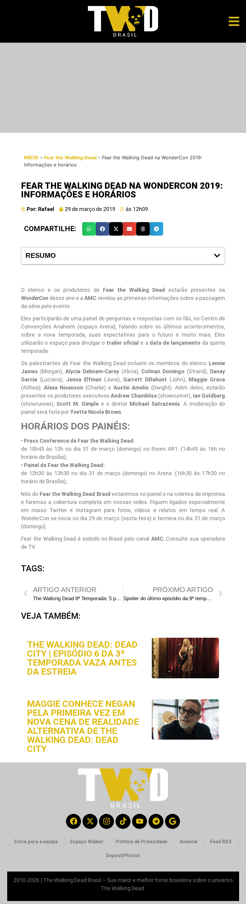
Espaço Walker (87, 841)
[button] (89, 229)
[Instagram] (106, 821)
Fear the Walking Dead (70, 157)
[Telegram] (156, 821)
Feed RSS (221, 841)
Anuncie (189, 841)
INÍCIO (31, 157)
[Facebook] (73, 821)
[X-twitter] (90, 821)
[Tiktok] (123, 821)
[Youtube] (139, 821)
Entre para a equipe (36, 841)
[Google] (172, 821)
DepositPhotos (123, 855)
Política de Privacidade (141, 841)
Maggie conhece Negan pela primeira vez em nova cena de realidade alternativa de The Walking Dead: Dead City (83, 726)
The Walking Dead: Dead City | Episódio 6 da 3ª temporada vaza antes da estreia (82, 658)
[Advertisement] (123, 88)
